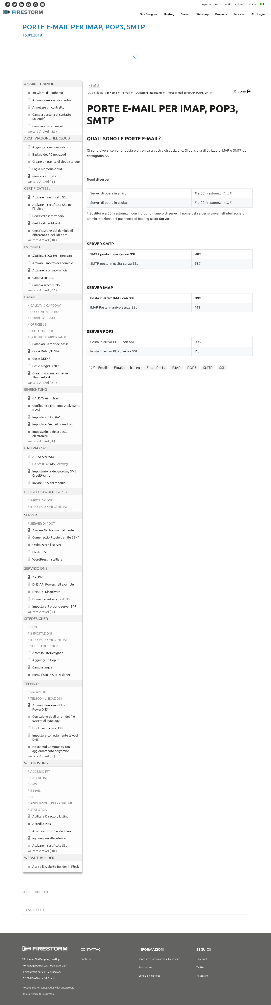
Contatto (86, 959)
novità (227, 4)
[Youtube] (28, 4)
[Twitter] (14, 4)
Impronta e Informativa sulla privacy (159, 959)
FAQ (217, 4)
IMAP (176, 367)
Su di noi (239, 4)
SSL (222, 367)
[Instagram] (35, 4)
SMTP (207, 367)
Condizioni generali (149, 975)
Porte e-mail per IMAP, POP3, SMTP (83, 26)
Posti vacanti (145, 967)
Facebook (202, 959)
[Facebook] (7, 4)
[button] (242, 91)
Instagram (202, 975)
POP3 (191, 367)
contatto (252, 4)
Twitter (200, 967)
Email (102, 367)
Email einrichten (127, 367)
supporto (206, 4)
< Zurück (94, 85)
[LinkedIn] (21, 4)
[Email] (42, 4)
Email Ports (156, 367)
